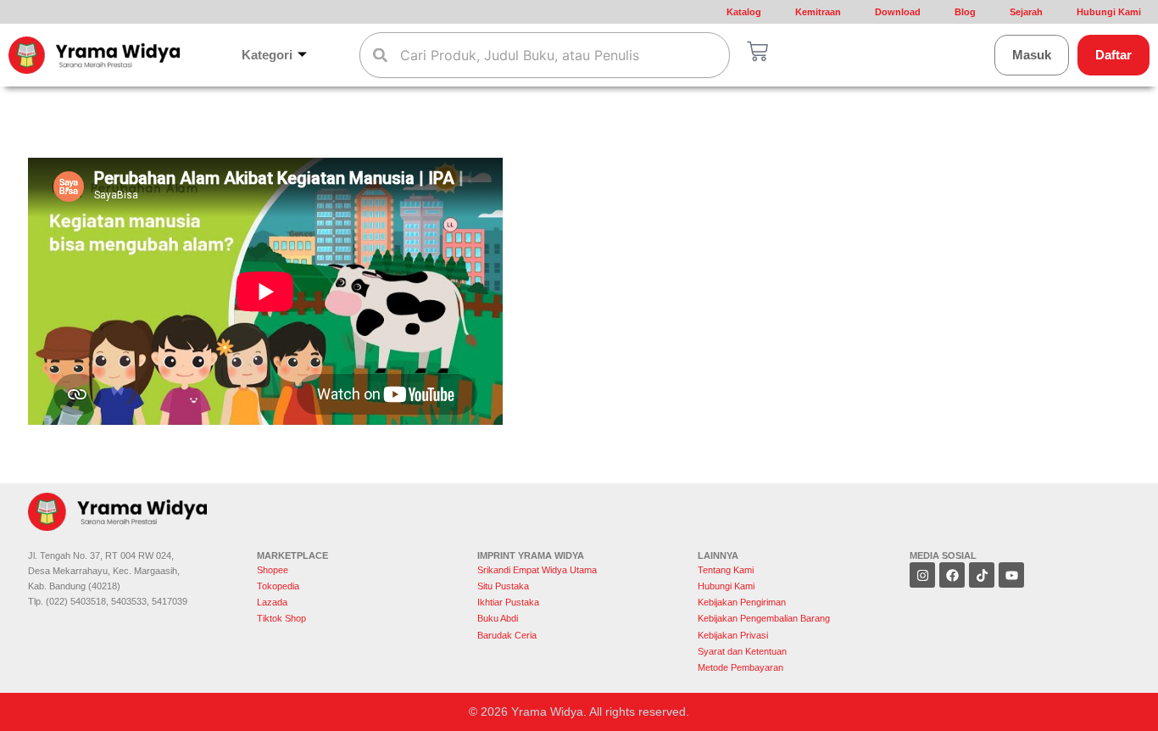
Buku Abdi (497, 618)
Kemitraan (818, 12)
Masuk (1031, 54)
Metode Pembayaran (740, 667)
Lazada (272, 602)
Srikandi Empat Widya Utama (537, 570)
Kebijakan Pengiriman (742, 602)
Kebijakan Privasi (733, 635)
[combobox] (545, 55)
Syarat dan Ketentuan (742, 651)
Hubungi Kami (1109, 12)
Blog (965, 12)
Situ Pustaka (503, 586)
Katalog (744, 12)
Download (898, 12)
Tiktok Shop (281, 618)
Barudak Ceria (507, 635)
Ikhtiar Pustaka (508, 602)
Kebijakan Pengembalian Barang (764, 618)
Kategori (267, 54)
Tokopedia (278, 586)
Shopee (274, 570)
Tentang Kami (726, 570)
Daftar (1113, 54)
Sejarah (1026, 12)
